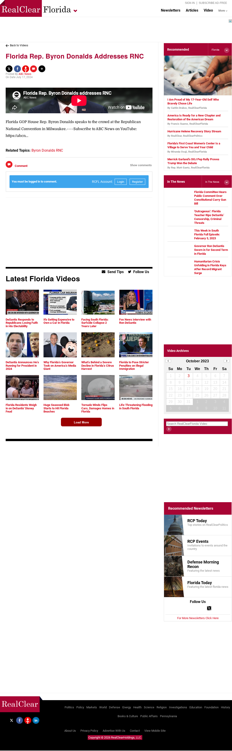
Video (208, 10)
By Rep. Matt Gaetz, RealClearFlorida (188, 167)
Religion (162, 707)
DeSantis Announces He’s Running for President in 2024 (22, 366)
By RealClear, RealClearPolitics (185, 135)
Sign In (190, 3)
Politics (69, 707)
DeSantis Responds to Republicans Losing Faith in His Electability (22, 323)
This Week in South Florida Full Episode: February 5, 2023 (207, 234)
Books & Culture (128, 716)
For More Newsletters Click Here (198, 618)
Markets (91, 707)
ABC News (25, 74)
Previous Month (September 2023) (168, 361)
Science (149, 707)
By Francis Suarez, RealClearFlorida (187, 123)
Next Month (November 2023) (227, 361)
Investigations (178, 707)
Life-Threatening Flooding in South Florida (135, 406)
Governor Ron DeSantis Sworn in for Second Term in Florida (211, 249)
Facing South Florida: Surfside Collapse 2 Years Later (95, 323)
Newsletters (170, 10)
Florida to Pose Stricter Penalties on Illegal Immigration (134, 366)
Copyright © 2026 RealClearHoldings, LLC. (115, 737)
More (221, 10)
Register (137, 181)
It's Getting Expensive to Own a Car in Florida (59, 321)
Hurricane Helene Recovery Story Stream (194, 131)
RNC (59, 150)
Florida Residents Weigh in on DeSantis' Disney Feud (21, 408)
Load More (81, 422)
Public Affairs (149, 716)
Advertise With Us (114, 730)
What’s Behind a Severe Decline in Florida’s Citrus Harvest (97, 366)
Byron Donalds (43, 150)
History (225, 707)
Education (195, 707)
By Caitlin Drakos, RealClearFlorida (187, 107)
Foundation (211, 707)
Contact (135, 730)
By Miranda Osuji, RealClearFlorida (187, 151)
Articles (192, 10)
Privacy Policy (89, 730)
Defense (114, 707)
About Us (70, 730)
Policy (80, 707)
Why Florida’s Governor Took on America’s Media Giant (60, 366)
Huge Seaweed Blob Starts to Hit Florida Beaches (56, 408)
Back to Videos (19, 45)
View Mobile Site (155, 730)
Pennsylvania (168, 716)
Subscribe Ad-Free (213, 3)
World (103, 707)
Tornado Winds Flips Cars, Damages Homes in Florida (97, 408)
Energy (126, 707)
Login (120, 181)
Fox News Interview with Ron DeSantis (135, 321)
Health (137, 707)
